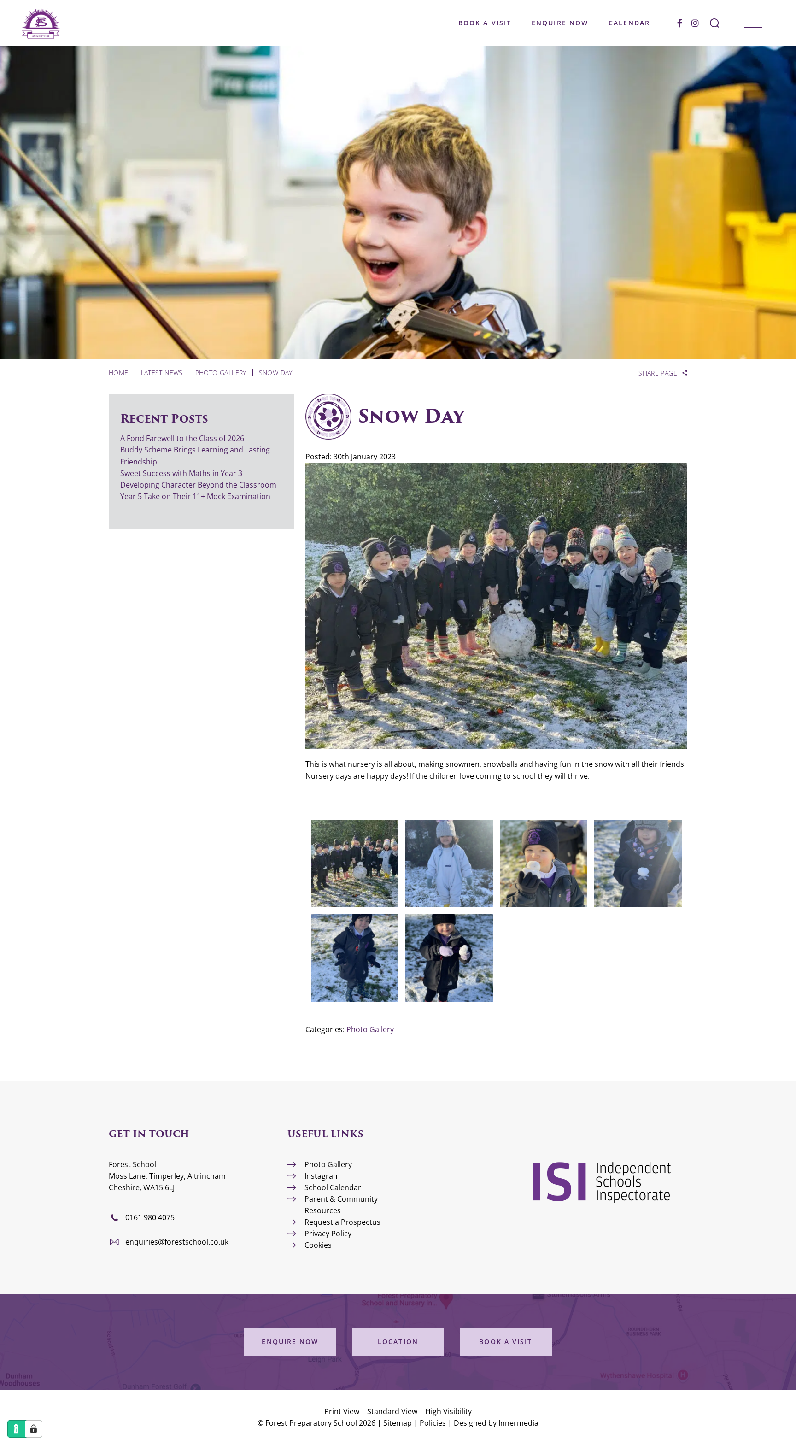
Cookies (318, 1245)
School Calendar (332, 1187)
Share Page (657, 373)
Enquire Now (560, 23)
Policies (433, 1423)
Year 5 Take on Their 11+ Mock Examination (195, 496)
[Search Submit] (714, 23)
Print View (341, 1411)
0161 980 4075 (150, 1217)
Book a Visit (484, 23)
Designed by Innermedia (496, 1423)
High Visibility (448, 1411)
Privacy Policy (327, 1233)
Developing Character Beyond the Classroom (198, 485)
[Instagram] (695, 23)
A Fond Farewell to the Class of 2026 (182, 438)
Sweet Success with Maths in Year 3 (181, 473)
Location (398, 1341)
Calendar (629, 23)
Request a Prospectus (342, 1222)
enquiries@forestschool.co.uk (176, 1242)
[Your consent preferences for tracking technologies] (33, 1429)
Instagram (322, 1176)
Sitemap (397, 1423)
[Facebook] (679, 23)
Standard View (392, 1411)
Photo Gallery (370, 1029)
